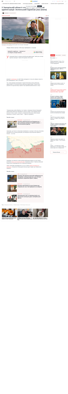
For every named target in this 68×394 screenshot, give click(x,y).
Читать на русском (6, 15)
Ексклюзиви (37, 3)
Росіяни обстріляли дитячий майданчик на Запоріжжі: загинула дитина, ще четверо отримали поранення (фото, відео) (30, 177)
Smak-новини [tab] (58, 55)
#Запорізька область (8, 204)
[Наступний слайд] (67, 4)
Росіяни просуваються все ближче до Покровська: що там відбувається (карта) (30, 186)
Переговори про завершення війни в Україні (12, 3)
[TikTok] (63, 1)
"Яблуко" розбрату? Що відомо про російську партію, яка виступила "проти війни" (58, 124)
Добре (39, 6)
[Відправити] (14, 1)
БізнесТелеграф (45, 3)
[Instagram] (61, 1)
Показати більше (56, 152)
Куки (35, 6)
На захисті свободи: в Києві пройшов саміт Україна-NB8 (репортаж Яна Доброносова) (56, 97)
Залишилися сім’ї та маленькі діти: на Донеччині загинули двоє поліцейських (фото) (29, 197)
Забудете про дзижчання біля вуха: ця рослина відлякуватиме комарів (57, 112)
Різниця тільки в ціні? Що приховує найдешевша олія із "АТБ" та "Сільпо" (58, 68)
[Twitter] (59, 1)
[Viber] (54, 1)
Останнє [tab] (52, 55)
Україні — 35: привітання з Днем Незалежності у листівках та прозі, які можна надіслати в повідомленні (58, 146)
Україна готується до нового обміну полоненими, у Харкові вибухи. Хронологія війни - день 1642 (58, 90)
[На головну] (34, 1)
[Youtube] (58, 1)
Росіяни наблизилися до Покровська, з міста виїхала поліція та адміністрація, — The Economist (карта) (29, 123)
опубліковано (14, 79)
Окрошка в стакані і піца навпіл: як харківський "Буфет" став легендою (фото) (57, 140)
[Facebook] (53, 1)
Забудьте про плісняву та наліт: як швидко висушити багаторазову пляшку (57, 84)
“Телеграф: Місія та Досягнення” (57, 3)
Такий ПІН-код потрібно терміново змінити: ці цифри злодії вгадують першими (57, 118)
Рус (65, 1)
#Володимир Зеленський (25, 204)
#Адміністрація (16, 204)
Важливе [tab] (64, 55)
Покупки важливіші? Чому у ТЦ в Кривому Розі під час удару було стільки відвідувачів (57, 62)
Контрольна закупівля (27, 3)
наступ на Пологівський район (18, 161)
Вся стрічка (52, 57)
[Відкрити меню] (2, 1)
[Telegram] (56, 1)
